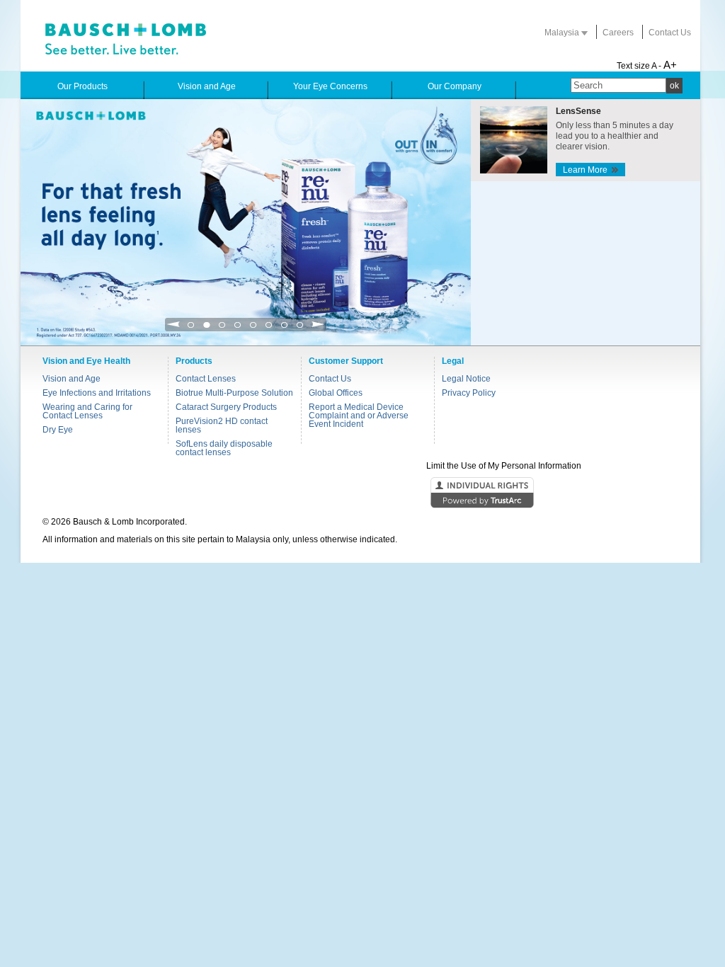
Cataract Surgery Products (226, 407)
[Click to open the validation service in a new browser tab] (361, 493)
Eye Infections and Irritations (96, 393)
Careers (618, 32)
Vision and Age (71, 379)
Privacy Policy (469, 393)
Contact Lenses (206, 379)
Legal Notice (466, 379)
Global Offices (335, 393)
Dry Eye (57, 430)
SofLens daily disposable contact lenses (224, 448)
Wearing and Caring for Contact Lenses (87, 411)
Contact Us (670, 32)
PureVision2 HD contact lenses (222, 425)
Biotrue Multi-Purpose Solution (234, 393)
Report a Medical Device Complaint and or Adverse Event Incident (359, 415)
